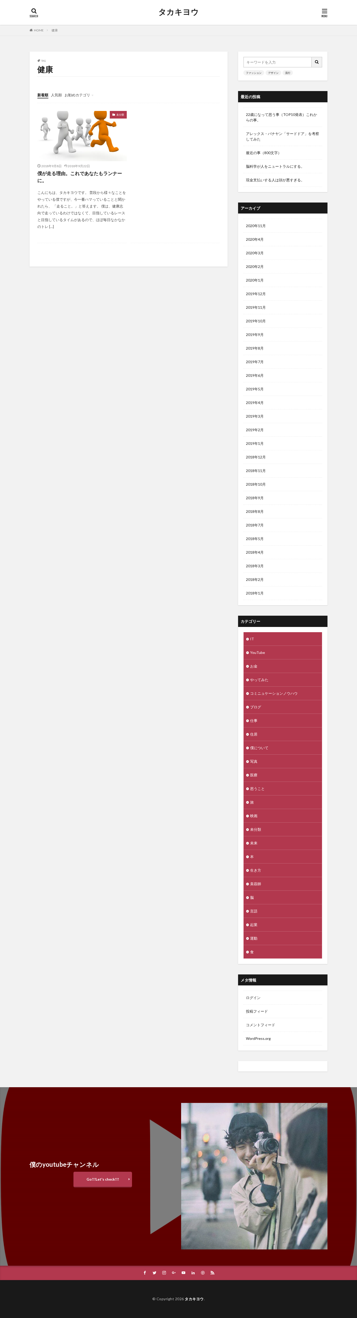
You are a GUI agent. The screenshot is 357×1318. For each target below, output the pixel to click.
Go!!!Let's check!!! (103, 1179)
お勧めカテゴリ (77, 95)
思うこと (257, 788)
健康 (54, 30)
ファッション (254, 72)
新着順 (42, 95)
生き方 (255, 870)
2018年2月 (255, 579)
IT (252, 639)
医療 (253, 775)
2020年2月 (255, 266)
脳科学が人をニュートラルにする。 (275, 166)
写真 (253, 761)
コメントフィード (260, 1025)
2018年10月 (256, 484)
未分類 (120, 114)
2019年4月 (255, 402)
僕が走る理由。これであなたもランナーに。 (79, 176)
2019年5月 (255, 389)
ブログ (255, 707)
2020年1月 (255, 280)
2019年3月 (255, 416)
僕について (259, 747)
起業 (253, 924)
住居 (253, 734)
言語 (253, 911)
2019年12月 (256, 293)
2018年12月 (256, 457)
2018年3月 (255, 566)
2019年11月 (256, 307)
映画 (253, 816)
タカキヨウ (178, 12)
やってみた (259, 679)
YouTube (257, 652)
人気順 (56, 95)
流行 (287, 72)
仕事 (253, 720)
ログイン (253, 997)
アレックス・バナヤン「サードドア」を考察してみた (282, 136)
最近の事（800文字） (263, 152)
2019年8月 (255, 348)
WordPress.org (258, 1038)
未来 (253, 843)
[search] (317, 62)
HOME (39, 30)
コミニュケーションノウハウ (274, 693)
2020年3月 (255, 253)
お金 (253, 666)
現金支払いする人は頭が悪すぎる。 (275, 180)
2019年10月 (256, 321)
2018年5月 (255, 538)
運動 (253, 938)
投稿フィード (257, 1011)
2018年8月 (255, 511)
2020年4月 (255, 239)
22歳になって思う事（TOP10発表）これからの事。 (281, 117)
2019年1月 (255, 443)
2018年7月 (255, 525)
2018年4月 (255, 552)
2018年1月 (255, 593)
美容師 (255, 884)
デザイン (273, 72)
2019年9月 (255, 334)
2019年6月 (255, 375)
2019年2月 (255, 430)
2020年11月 (256, 225)
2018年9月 (255, 498)
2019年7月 (255, 362)
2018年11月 (256, 470)
